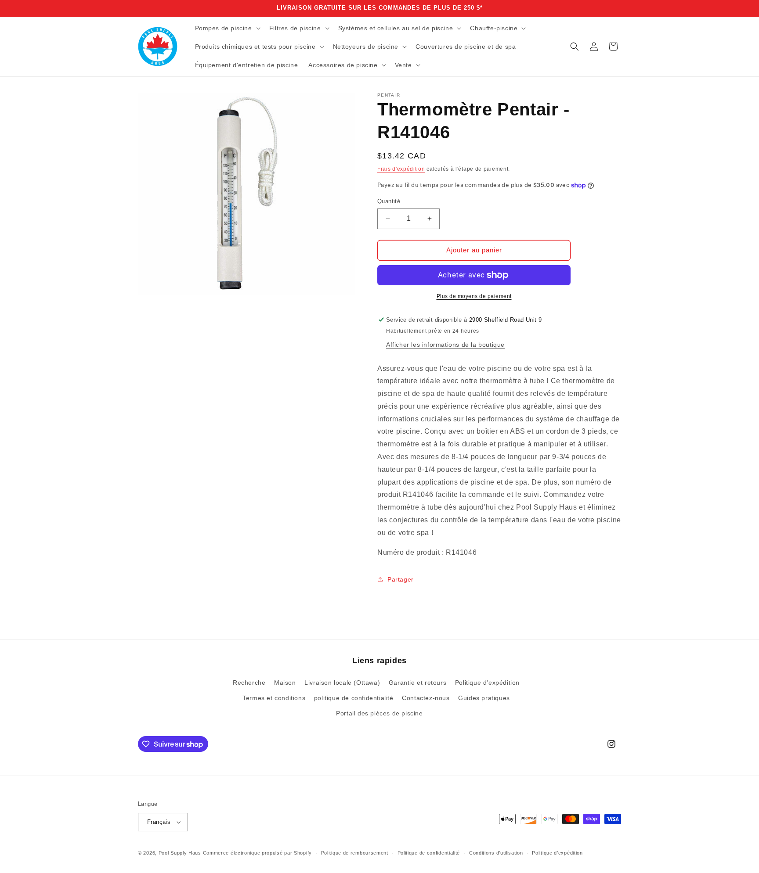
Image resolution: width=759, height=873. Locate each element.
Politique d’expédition (557, 852)
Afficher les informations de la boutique (445, 344)
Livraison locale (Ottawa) (342, 682)
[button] (227, 28)
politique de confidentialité (354, 697)
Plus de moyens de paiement (474, 296)
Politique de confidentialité (429, 852)
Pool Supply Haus (180, 852)
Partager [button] (400, 579)
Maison (285, 682)
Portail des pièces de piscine (379, 713)
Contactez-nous (425, 697)
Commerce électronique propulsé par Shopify (257, 852)
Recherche (249, 682)
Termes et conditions (273, 697)
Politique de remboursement (354, 852)
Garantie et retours (417, 682)
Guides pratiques (484, 697)
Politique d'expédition (487, 682)
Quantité (388, 201)
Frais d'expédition (401, 169)
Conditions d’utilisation (496, 852)
